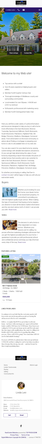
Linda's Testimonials (10, 367)
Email (23, 9)
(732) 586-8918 (14, 406)
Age (4, 300)
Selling (6, 371)
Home (6, 365)
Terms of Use (25, 435)
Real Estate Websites (11, 432)
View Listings (13, 53)
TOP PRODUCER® (31, 432)
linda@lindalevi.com (16, 408)
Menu (39, 9)
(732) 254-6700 (14, 404)
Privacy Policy (14, 435)
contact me (5, 175)
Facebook (21, 426)
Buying (6, 369)
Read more (13, 210)
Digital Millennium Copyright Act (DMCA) (13, 437)
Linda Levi (10, 10)
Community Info (9, 374)
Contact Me (28, 53)
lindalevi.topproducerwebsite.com (20, 410)
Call (18, 9)
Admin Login (34, 365)
